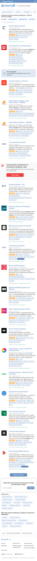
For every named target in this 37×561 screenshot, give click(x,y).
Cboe (10, 28)
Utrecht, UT (32, 19)
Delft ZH (16, 453)
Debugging (13, 153)
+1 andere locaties (27, 124)
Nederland (20, 554)
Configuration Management (26, 462)
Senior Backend (17, 411)
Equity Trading (14, 39)
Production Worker (20, 499)
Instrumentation (23, 153)
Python (27, 151)
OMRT (10, 247)
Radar (26, 440)
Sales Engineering (15, 342)
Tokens (16, 300)
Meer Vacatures (18, 475)
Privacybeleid (31, 557)
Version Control (29, 235)
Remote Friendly (22, 298)
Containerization (15, 195)
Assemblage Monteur (14, 505)
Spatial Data (14, 256)
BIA (32, 402)
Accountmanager (6, 502)
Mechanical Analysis (16, 365)
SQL (25, 61)
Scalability (22, 322)
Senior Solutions (17, 329)
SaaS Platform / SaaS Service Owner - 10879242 (19, 101)
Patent (26, 217)
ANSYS (26, 361)
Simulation (13, 219)
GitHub (27, 420)
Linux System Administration (18, 464)
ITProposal (11, 104)
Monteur (4, 505)
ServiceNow (14, 115)
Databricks (11, 83)
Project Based (30, 279)
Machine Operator (27, 502)
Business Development (16, 442)
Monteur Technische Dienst (9, 520)
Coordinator (29, 523)
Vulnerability (14, 402)
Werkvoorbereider (7, 523)
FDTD (32, 217)
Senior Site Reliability (19, 451)
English (3, 554)
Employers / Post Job (7, 1)
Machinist (4, 517)
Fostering (19, 94)
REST (12, 237)
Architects (13, 322)
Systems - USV (17, 184)
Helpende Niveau (23, 520)
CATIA (32, 361)
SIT (25, 35)
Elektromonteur (19, 523)
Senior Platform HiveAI (19, 309)
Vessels (29, 197)
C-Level (27, 338)
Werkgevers (4, 545)
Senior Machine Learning (20, 46)
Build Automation (15, 239)
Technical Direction (26, 300)
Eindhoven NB (15, 210)
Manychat (11, 291)
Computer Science (15, 135)
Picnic (10, 48)
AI (24, 385)
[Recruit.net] (8, 5)
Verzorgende (26, 505)
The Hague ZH (19, 433)
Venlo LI (17, 311)
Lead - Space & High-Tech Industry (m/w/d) (20, 349)
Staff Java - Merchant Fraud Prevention (21, 373)
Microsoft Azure (29, 115)
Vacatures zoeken (28, 543)
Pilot (28, 320)
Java (29, 385)
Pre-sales (13, 340)
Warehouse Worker (7, 508)
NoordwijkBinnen (23, 267)
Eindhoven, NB (23, 19)
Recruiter (4, 526)
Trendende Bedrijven (29, 545)
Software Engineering (16, 57)
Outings (27, 254)
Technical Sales (17, 431)
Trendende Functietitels (29, 547)
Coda (10, 228)
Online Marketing (20, 237)
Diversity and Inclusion (16, 92)
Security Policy (29, 131)
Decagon (11, 331)
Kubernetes (14, 462)
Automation (13, 200)
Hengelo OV (17, 144)
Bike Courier (17, 502)
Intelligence (28, 92)
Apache (12, 94)
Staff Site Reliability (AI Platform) (19, 288)
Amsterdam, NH (13, 19)
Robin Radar (12, 433)
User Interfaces (15, 155)
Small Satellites (17, 266)
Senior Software (17, 26)
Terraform (27, 460)
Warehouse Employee (15, 526)
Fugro (10, 186)
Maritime (27, 193)
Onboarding (26, 135)
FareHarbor (11, 393)
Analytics (24, 37)
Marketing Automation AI (20, 226)
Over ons (3, 543)
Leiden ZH (21, 352)
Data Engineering (15, 37)
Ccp (30, 35)
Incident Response (15, 466)
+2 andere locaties (28, 352)
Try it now (15, 175)
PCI (11, 405)
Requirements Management (17, 276)
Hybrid (12, 281)
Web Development (26, 155)
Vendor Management (29, 113)
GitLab (27, 402)
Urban (21, 256)
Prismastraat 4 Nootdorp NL (19, 186)
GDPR (21, 115)
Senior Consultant (7, 496)
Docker (31, 422)
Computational (17, 246)
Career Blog (4, 550)
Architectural (28, 383)
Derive (30, 219)
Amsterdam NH (16, 28)
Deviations (13, 259)
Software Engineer (15, 517)
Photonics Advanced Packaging (19, 207)
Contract (20, 111)
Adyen (10, 376)
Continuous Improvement (17, 59)
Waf (21, 402)
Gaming (29, 237)
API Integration (14, 133)
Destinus (11, 144)
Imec (10, 210)
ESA (23, 279)
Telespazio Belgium (13, 267)
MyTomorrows (12, 413)
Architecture (28, 90)
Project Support (15, 279)
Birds (12, 444)
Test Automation (17, 142)
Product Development (16, 424)
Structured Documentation (17, 197)
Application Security (18, 392)
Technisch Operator (7, 499)
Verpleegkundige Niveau (20, 496)
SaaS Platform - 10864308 (20, 122)
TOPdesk (11, 453)
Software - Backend (18, 81)
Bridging (19, 385)
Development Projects (16, 361)
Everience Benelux (13, 352)
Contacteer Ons (16, 543)
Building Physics (30, 256)
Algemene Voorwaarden (21, 557)
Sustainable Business (16, 61)
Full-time (20, 35)
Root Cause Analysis (16, 113)
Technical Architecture (16, 63)
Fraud (12, 385)
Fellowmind (11, 311)
